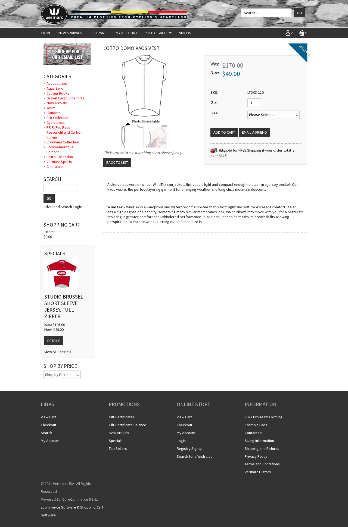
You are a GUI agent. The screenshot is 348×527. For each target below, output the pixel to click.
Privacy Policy (256, 456)
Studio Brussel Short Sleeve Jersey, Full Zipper (63, 306)
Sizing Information (259, 440)
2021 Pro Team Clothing (263, 417)
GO (49, 198)
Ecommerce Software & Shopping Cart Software (72, 511)
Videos (185, 32)
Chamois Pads (256, 424)
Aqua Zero (54, 88)
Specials (116, 440)
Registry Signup (190, 448)
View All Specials (57, 351)
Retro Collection (59, 156)
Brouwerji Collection (62, 142)
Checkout (48, 424)
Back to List (117, 162)
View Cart (48, 417)
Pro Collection (57, 117)
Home (46, 32)
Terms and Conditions (262, 464)
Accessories (56, 83)
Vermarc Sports (59, 161)
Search (46, 432)
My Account (126, 32)
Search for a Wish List (194, 456)
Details (53, 340)
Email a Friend (254, 132)
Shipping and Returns (262, 448)
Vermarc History (258, 471)
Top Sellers (118, 448)
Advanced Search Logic (63, 206)
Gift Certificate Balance (127, 424)
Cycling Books (57, 93)
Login (181, 440)
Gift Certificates (122, 417)
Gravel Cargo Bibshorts (65, 98)
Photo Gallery (158, 32)
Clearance (98, 32)
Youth (50, 107)
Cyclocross (55, 122)
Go (299, 12)
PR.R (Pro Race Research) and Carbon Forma (64, 132)
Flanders (53, 112)
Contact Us (254, 432)
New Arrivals (70, 32)
